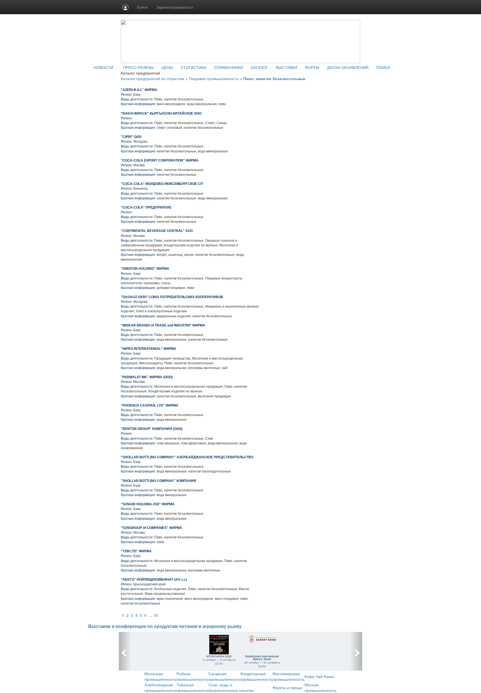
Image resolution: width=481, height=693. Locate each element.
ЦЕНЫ (167, 67)
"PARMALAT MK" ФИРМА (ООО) (147, 377)
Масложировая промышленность (289, 676)
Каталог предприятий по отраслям (152, 78)
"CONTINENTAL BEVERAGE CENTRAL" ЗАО (157, 231)
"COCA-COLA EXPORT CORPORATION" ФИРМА (159, 160)
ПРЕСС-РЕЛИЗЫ (138, 67)
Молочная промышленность (160, 676)
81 (156, 615)
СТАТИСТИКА (193, 67)
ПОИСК (383, 67)
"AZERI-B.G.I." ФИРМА (139, 90)
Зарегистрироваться (174, 7)
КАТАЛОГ (259, 67)
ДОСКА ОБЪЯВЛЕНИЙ (348, 67)
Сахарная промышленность (224, 676)
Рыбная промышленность (192, 676)
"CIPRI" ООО (131, 137)
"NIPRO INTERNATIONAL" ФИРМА (148, 349)
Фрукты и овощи (287, 687)
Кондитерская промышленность (256, 676)
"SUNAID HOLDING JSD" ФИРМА (148, 504)
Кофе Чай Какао (319, 676)
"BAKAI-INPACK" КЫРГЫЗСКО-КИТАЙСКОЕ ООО (161, 113)
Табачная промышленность (192, 687)
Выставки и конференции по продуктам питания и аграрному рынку (165, 626)
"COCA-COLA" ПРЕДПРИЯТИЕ (146, 207)
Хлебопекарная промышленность (160, 687)
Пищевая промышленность (214, 78)
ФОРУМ (312, 67)
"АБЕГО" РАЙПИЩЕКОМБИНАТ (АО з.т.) (154, 579)
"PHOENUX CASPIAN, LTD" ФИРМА (149, 405)
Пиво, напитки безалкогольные (274, 78)
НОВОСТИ (103, 67)
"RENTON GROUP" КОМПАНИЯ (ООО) (152, 429)
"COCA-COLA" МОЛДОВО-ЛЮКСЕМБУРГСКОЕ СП (162, 184)
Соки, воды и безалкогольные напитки (231, 687)
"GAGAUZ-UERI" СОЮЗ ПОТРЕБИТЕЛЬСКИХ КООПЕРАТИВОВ (172, 297)
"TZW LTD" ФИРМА (136, 551)
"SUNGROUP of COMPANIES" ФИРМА (151, 528)
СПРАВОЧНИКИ (228, 67)
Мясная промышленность (321, 687)
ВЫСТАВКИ (286, 67)
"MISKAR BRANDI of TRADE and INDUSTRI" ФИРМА (163, 325)
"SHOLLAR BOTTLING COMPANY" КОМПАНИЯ (158, 481)
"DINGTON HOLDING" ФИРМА (145, 269)
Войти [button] (142, 7)
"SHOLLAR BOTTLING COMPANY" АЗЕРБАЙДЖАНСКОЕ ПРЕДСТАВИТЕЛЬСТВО (187, 457)
